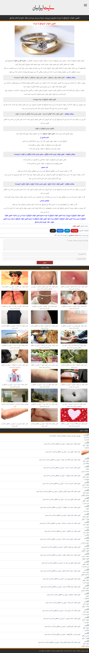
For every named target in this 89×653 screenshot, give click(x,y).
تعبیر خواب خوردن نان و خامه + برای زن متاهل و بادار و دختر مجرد (44, 346)
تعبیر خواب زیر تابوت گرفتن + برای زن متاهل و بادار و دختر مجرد (74, 385)
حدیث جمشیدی (73, 235)
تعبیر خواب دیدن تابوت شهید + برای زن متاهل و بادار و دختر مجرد (44, 366)
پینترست (74, 230)
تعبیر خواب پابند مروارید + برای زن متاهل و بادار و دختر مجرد (44, 307)
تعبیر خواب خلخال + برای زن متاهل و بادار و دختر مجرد (74, 366)
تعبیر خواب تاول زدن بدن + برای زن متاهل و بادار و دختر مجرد (44, 385)
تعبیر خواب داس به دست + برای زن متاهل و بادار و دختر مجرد (15, 346)
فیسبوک (60, 230)
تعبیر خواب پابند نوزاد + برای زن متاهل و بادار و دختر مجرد (44, 425)
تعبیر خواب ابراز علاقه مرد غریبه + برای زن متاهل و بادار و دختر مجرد (74, 346)
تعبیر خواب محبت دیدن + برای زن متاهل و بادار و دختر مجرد (14, 385)
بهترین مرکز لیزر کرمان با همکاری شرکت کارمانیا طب (15, 405)
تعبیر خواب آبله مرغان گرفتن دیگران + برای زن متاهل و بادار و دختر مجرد (44, 287)
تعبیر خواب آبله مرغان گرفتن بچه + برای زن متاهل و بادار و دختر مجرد (59, 642)
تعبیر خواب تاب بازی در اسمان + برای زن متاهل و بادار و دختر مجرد (74, 405)
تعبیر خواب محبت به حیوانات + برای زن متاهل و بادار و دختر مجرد (15, 366)
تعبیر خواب (76, 226)
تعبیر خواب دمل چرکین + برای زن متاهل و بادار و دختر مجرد (44, 327)
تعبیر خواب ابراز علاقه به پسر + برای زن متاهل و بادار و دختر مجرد (74, 425)
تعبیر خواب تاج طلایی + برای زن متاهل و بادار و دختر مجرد (62, 626)
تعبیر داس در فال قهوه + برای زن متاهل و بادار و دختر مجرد (62, 634)
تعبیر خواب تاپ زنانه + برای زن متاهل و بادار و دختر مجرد (15, 327)
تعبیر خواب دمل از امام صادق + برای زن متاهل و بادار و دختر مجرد (74, 287)
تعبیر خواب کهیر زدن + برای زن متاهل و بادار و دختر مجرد (15, 425)
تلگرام (67, 230)
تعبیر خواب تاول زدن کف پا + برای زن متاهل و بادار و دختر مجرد (15, 307)
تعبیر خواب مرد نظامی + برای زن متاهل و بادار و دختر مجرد (15, 287)
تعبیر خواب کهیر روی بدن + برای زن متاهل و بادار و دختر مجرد (74, 327)
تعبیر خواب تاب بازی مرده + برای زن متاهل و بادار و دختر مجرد (44, 405)
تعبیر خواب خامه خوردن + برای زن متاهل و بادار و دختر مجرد (74, 307)
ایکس (53, 230)
